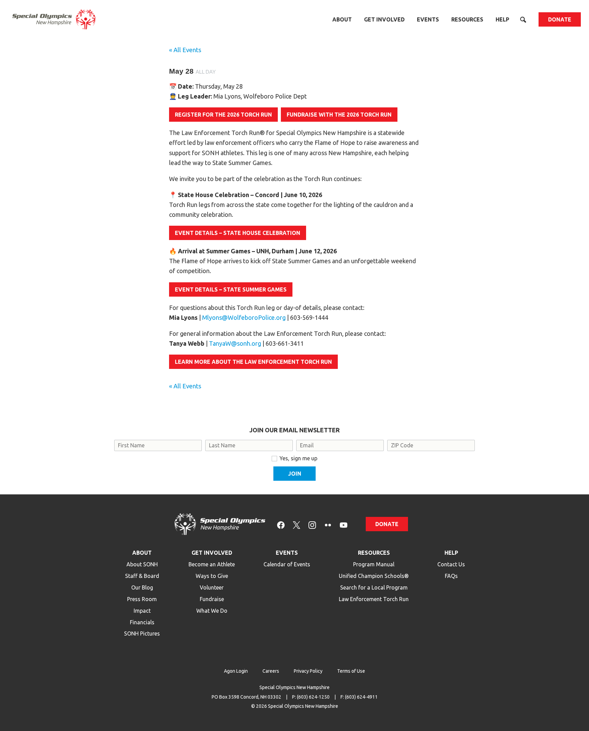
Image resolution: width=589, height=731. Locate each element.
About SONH (142, 564)
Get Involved (384, 19)
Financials (142, 622)
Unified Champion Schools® (374, 576)
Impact (142, 611)
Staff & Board (142, 576)
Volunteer (212, 587)
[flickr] (328, 524)
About (342, 19)
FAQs (451, 576)
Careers (270, 671)
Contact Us (451, 564)
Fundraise (212, 599)
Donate (559, 19)
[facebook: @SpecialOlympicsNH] (281, 524)
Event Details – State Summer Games (231, 289)
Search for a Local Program (374, 587)
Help (502, 19)
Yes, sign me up (298, 458)
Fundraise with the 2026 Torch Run (339, 114)
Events (428, 19)
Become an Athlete (211, 564)
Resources (467, 19)
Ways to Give (212, 576)
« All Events (185, 49)
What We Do (211, 611)
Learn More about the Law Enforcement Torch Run (253, 362)
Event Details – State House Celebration (237, 233)
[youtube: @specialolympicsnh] (343, 524)
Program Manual (373, 564)
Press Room (142, 599)
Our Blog (142, 587)
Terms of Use (351, 671)
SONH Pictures (142, 633)
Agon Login (236, 671)
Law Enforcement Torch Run (374, 599)
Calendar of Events (286, 564)
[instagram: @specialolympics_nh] (312, 524)
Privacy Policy (308, 671)
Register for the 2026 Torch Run (223, 114)
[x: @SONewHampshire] (296, 524)
